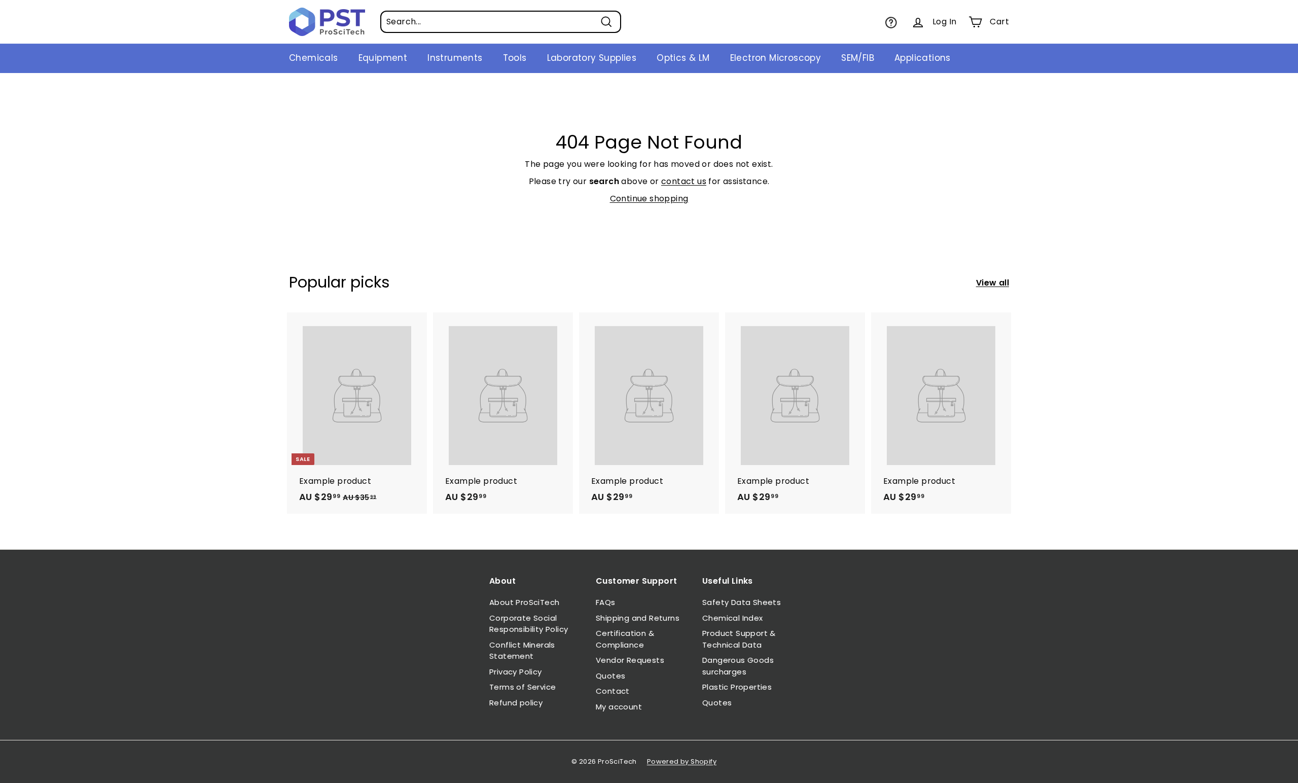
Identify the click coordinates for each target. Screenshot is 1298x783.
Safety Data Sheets (741, 602)
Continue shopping (649, 198)
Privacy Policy (515, 671)
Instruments (454, 58)
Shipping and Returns (637, 618)
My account (619, 706)
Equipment (383, 58)
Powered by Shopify (681, 761)
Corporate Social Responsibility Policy (528, 624)
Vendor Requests (630, 660)
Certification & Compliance (625, 639)
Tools (515, 58)
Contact (613, 691)
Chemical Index (732, 618)
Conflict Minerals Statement (522, 650)
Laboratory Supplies (592, 58)
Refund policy (516, 702)
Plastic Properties (737, 687)
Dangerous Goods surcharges (738, 666)
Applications (922, 58)
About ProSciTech (524, 602)
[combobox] (500, 22)
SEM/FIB (857, 58)
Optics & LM (683, 58)
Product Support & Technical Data (739, 639)
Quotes (610, 675)
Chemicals (313, 58)
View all (992, 283)
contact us (683, 181)
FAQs (606, 602)
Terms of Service (522, 687)
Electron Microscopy (775, 58)
